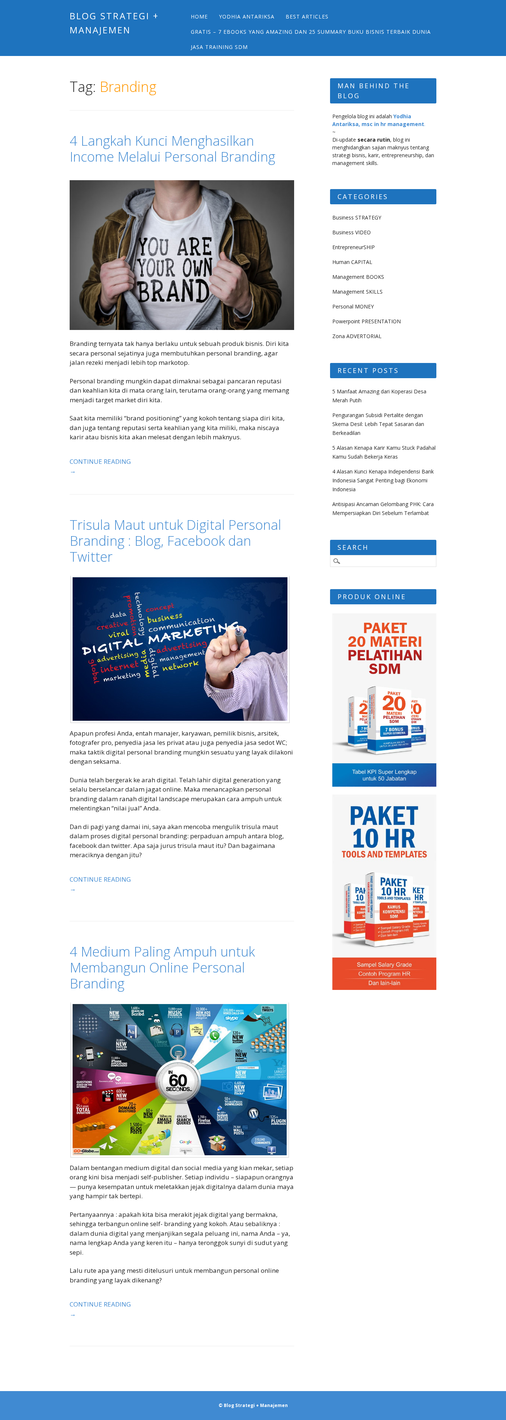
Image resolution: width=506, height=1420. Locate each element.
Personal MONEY (353, 306)
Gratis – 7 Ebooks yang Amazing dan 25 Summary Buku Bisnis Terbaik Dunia (311, 31)
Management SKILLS (357, 291)
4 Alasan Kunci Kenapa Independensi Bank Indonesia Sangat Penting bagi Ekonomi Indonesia (383, 480)
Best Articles (307, 16)
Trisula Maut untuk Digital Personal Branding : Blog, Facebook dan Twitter (175, 541)
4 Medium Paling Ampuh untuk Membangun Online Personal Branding (162, 967)
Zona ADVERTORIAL (357, 336)
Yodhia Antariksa (246, 16)
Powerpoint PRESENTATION (366, 321)
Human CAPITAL (352, 261)
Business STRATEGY (356, 217)
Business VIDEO (351, 232)
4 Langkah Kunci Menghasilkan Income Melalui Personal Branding (172, 149)
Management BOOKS (358, 276)
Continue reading (100, 466)
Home (199, 16)
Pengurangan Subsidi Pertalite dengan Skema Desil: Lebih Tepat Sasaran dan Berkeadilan (378, 424)
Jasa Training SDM (219, 46)
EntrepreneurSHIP (353, 247)
